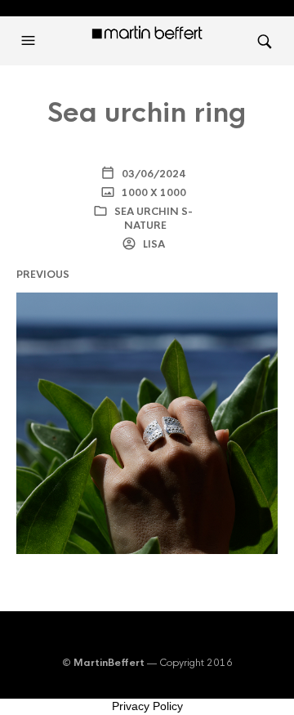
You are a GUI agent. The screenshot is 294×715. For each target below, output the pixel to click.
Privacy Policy (147, 706)
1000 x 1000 (152, 192)
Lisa (152, 244)
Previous (42, 274)
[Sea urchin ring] (147, 423)
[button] (30, 40)
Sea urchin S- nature (153, 218)
